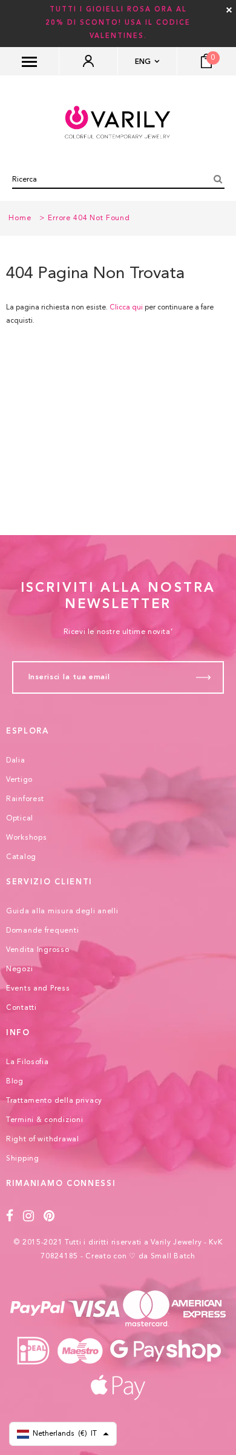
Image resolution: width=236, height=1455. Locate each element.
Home (19, 218)
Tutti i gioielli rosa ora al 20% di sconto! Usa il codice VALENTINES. (118, 23)
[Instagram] (28, 1216)
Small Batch (173, 1256)
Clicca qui (127, 307)
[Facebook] (10, 1216)
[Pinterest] (49, 1216)
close (229, 10)
